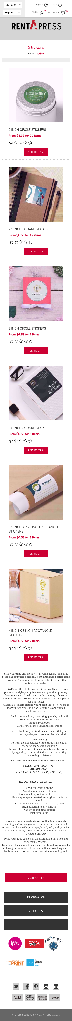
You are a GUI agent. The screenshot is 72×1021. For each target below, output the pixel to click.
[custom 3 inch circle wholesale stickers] (36, 293)
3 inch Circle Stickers (27, 328)
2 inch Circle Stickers (27, 130)
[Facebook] (26, 986)
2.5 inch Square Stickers (29, 229)
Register (39, 4)
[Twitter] (16, 986)
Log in (54, 4)
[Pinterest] (36, 986)
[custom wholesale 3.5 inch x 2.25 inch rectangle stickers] (36, 492)
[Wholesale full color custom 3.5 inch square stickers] (36, 393)
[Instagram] (46, 986)
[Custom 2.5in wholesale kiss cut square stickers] (36, 194)
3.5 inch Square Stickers (29, 428)
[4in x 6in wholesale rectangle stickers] (36, 596)
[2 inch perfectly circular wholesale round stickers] (36, 95)
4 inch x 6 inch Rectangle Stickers (30, 633)
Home (31, 53)
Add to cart (36, 152)
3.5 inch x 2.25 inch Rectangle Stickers (34, 529)
